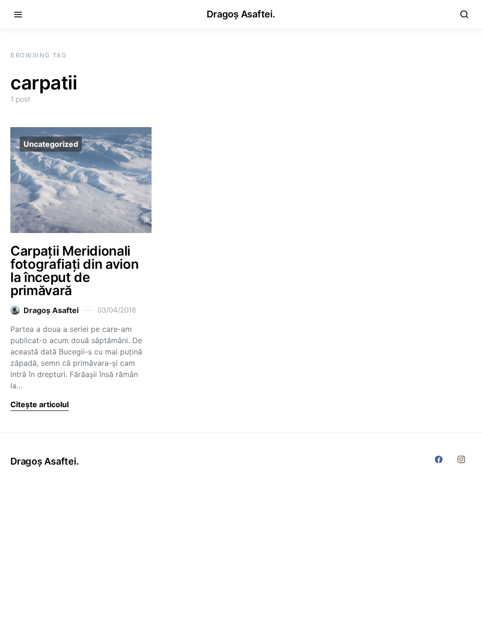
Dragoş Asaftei (51, 310)
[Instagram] (461, 459)
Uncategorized (51, 144)
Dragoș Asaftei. (241, 14)
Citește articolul (39, 404)
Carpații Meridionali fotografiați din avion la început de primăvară (74, 270)
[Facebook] (438, 459)
